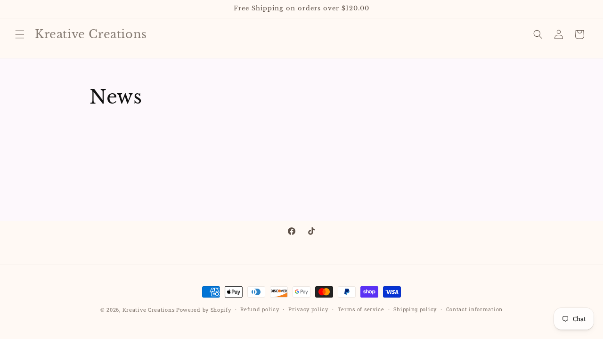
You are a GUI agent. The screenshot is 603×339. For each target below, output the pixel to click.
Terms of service (361, 309)
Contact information (474, 309)
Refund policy (259, 309)
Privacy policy (308, 309)
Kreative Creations (148, 309)
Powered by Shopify (203, 309)
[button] (19, 34)
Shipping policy (415, 309)
